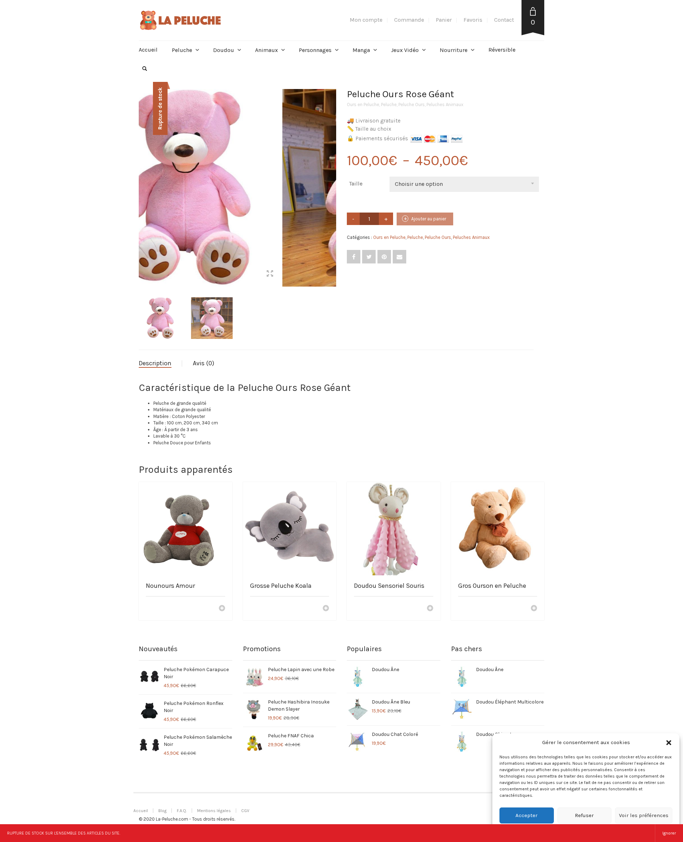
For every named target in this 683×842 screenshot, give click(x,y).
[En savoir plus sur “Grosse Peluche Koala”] (326, 609)
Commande (409, 19)
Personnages (315, 50)
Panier (444, 19)
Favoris (473, 19)
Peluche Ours (411, 104)
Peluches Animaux (445, 104)
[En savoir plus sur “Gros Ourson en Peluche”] (534, 609)
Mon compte (366, 19)
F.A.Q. (182, 810)
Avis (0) (203, 363)
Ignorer (669, 833)
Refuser (584, 815)
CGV (245, 810)
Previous (143, 179)
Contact (504, 19)
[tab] (160, 363)
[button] (668, 742)
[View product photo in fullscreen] (323, 274)
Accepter (526, 815)
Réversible (501, 49)
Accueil (148, 49)
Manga (361, 50)
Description (155, 363)
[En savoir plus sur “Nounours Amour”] (222, 609)
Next (332, 179)
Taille (355, 183)
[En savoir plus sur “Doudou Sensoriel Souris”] (430, 609)
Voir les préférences (643, 815)
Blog (162, 810)
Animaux (266, 50)
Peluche (182, 50)
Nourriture (453, 50)
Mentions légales (214, 810)
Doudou (223, 50)
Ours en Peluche (363, 104)
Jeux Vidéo (405, 50)
